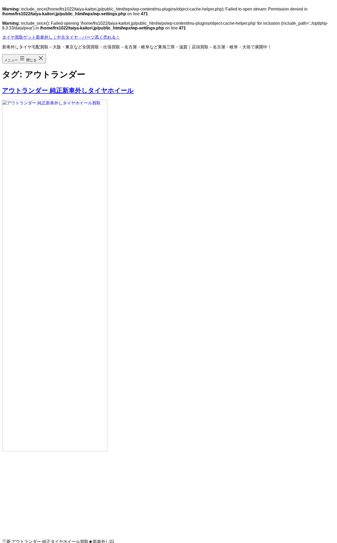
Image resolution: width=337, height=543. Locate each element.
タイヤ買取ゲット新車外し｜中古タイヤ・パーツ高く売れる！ (61, 37)
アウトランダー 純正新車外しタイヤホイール (68, 90)
